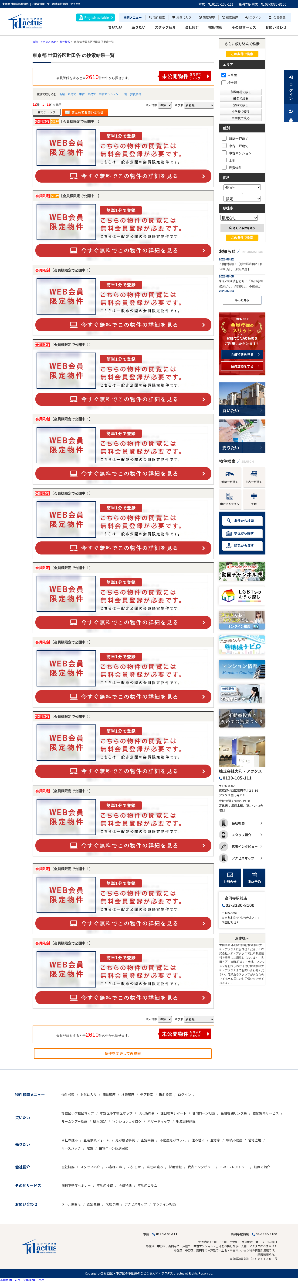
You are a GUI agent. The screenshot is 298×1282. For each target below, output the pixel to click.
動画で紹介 (262, 1166)
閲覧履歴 (209, 17)
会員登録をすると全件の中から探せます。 (93, 77)
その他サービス (244, 27)
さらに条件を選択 (244, 228)
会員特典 (125, 1185)
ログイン (255, 17)
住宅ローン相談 (203, 1113)
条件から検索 (244, 520)
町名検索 (165, 1094)
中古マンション (109, 94)
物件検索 (159, 17)
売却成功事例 (125, 1140)
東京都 (232, 75)
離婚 (90, 1148)
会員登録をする (242, 366)
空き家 (215, 1140)
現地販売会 (146, 1113)
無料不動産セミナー (76, 1185)
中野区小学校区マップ (116, 1113)
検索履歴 (232, 17)
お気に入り (183, 17)
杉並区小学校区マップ (77, 1113)
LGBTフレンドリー (234, 1166)
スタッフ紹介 (165, 27)
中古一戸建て (87, 94)
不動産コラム (147, 1185)
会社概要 (238, 823)
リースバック (71, 1148)
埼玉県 (232, 82)
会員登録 (279, 17)
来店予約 (254, 881)
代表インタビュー (245, 846)
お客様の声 (114, 1166)
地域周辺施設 (186, 1121)
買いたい (115, 27)
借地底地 (254, 1140)
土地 (124, 94)
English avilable (96, 17)
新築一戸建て (67, 94)
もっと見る (242, 300)
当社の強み (69, 1140)
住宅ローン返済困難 (113, 1148)
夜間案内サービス (266, 1113)
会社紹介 (192, 27)
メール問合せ (71, 1204)
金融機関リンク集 (234, 1113)
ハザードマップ (158, 1121)
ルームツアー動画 (74, 1121)
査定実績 (147, 1140)
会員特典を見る (242, 354)
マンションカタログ (127, 1121)
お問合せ (230, 881)
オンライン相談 (164, 1204)
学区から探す (244, 533)
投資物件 (135, 94)
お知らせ (134, 1166)
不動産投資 (105, 1185)
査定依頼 (93, 1204)
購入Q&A (99, 1121)
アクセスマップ (243, 858)
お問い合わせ (275, 27)
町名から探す (244, 545)
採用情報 (215, 27)
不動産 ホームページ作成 (15, 1280)
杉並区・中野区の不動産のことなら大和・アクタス (138, 1273)
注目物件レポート (173, 1113)
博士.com (38, 1280)
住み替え (198, 1140)
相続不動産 (234, 1140)
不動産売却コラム (173, 1140)
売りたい (139, 27)
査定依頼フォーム (97, 1140)
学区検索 (146, 1094)
